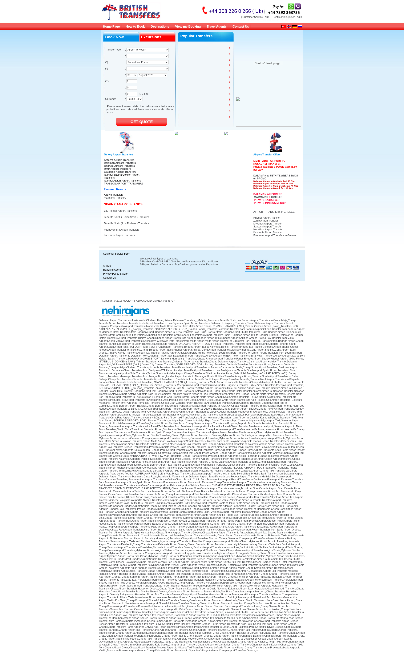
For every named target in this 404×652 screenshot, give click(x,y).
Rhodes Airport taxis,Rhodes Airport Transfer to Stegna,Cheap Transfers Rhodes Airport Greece (180, 497)
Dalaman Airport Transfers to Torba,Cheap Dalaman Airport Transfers (257, 461)
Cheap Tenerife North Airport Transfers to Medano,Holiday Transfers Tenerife (258, 482)
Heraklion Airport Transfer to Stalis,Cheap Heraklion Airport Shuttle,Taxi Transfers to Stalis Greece (154, 573)
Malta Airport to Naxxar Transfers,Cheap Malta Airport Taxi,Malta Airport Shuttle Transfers (155, 441)
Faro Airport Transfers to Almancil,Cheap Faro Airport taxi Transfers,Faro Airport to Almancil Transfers (174, 417)
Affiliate (107, 265)
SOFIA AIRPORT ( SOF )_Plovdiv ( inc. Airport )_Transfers (143, 385)
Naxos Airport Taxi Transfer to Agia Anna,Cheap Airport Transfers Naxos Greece (253, 621)
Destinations (160, 26)
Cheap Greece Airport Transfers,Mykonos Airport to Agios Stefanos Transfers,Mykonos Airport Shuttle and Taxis (162, 550)
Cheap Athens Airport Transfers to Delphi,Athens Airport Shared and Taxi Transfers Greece (240, 597)
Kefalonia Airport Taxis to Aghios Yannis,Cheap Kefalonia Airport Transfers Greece (247, 567)
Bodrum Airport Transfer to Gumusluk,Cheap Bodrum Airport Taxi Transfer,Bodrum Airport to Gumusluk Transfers (162, 464)
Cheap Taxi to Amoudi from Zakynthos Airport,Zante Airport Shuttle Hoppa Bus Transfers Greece (204, 514)
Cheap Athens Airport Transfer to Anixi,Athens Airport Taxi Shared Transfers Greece (249, 532)
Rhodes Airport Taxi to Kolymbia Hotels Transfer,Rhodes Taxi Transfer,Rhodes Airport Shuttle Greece (241, 346)
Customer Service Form (255, 17)
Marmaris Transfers (115, 197)
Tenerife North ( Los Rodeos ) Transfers (126, 223)
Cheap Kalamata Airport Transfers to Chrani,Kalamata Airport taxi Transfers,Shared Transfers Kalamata (157, 535)
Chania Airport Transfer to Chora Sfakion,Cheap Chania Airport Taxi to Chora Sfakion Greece (159, 635)
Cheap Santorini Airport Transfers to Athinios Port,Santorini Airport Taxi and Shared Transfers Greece (179, 576)
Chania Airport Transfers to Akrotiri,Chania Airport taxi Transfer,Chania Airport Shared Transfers (243, 629)
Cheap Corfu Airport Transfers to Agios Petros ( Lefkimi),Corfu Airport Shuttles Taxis (162, 511)
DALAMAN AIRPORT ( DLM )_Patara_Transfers (206, 343)
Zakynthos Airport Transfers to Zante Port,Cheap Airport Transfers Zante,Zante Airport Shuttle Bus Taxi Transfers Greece (194, 562)
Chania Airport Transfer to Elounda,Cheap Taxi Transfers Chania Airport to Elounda (218, 523)
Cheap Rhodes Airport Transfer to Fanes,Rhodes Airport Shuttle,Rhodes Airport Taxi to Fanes (250, 358)
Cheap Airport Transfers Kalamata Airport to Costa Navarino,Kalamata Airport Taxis (206, 588)
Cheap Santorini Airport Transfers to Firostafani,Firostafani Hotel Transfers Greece (145, 547)
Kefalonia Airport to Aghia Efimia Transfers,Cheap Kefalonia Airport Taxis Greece (144, 570)
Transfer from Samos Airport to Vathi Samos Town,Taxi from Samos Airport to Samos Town (195, 609)
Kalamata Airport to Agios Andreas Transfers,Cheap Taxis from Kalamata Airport (154, 567)
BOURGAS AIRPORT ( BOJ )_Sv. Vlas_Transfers (126, 388)
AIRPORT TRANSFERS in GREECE (274, 211)
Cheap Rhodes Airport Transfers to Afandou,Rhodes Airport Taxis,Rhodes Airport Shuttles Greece (202, 338)
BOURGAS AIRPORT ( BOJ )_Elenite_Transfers (141, 420)
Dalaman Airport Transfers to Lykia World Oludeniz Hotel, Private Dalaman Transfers (147, 320)
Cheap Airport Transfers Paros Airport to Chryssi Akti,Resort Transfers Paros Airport (146, 626)
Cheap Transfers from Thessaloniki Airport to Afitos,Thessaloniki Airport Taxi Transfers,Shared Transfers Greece (199, 460)
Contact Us (241, 26)
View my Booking (188, 26)
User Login (295, 17)
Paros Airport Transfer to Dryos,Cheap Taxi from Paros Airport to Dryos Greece (238, 626)
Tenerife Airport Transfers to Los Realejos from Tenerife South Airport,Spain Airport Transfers (236, 370)
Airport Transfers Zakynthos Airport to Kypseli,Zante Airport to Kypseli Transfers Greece (177, 565)
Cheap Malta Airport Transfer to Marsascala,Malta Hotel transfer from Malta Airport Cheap (160, 326)
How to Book (135, 26)
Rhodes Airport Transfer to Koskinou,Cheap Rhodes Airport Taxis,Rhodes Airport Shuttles (149, 349)
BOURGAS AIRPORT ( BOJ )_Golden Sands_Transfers (185, 329)
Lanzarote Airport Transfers (119, 235)
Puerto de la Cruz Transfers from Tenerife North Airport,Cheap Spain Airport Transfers (200, 396)
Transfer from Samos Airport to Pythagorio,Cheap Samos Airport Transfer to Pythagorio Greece (152, 621)
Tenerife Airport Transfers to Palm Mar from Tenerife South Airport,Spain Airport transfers (241, 458)
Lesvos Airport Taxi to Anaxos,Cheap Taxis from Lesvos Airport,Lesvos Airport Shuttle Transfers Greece (210, 612)
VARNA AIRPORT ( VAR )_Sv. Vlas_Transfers (155, 455)
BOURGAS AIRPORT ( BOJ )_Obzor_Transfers (204, 467)
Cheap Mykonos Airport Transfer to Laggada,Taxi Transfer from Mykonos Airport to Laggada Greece (201, 553)
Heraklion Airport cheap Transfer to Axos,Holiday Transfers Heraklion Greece (181, 579)
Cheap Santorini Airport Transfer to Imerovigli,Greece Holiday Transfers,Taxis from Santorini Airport (243, 544)
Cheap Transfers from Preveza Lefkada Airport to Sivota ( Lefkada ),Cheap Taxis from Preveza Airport (240, 455)
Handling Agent (112, 269)
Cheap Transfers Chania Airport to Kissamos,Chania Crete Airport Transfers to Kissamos (218, 526)
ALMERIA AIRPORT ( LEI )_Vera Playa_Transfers (163, 473)
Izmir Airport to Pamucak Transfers (140, 402)
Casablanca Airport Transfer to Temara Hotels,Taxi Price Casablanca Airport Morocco (216, 591)
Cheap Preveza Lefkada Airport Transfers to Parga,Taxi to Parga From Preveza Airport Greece (222, 520)
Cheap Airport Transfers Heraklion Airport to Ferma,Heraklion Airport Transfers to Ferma (231, 594)
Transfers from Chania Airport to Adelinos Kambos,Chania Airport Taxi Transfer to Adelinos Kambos (155, 632)
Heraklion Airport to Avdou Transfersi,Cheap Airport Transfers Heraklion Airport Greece (185, 582)
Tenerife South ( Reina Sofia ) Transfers (126, 217)
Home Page (111, 26)
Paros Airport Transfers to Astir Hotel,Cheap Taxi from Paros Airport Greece (253, 624)
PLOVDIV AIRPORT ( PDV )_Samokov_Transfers (260, 467)
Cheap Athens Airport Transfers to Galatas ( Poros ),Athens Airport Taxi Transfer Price (159, 444)
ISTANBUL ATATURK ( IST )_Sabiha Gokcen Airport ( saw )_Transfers (252, 326)
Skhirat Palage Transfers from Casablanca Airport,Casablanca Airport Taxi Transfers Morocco (245, 570)
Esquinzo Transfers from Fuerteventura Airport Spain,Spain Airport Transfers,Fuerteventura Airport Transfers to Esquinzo (201, 481)
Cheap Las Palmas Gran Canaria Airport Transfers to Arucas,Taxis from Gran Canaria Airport (223, 488)
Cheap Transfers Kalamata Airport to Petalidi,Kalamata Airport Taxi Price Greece (144, 458)
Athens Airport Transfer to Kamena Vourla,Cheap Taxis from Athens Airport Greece (200, 517)
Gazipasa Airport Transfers (120, 171)
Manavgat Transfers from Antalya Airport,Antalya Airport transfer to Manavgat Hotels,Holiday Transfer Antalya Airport (185, 376)
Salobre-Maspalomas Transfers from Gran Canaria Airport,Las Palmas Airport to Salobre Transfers (155, 485)
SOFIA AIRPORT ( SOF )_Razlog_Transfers (200, 364)
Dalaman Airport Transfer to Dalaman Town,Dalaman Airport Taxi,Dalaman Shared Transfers (151, 355)
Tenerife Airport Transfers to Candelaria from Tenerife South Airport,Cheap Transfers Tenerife (196, 379)
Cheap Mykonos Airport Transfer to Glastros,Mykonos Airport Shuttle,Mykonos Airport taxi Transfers (227, 435)
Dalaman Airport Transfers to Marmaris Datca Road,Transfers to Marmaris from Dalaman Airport (153, 476)
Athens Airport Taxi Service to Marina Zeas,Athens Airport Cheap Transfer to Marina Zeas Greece (248, 618)
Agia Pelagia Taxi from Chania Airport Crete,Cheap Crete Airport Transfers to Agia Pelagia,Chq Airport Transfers (226, 399)
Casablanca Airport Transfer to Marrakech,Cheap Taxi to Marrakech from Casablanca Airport (241, 600)
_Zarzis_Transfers (116, 358)
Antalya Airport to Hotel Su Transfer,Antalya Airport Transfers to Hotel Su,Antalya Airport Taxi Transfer (212, 388)
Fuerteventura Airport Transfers (121, 229)
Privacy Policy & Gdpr (115, 273)
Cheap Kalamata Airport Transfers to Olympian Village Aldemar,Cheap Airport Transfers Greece (201, 650)
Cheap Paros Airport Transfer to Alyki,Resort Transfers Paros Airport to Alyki (194, 450)
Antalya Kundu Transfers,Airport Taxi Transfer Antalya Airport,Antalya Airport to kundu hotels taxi (163, 352)
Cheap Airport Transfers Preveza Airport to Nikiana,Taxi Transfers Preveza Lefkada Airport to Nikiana (186, 647)
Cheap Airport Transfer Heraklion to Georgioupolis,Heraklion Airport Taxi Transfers (201, 585)
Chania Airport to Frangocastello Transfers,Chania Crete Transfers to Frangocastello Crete (165, 641)
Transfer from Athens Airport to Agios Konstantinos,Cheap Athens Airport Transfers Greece (150, 532)
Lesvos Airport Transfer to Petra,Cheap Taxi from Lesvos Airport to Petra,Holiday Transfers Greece (154, 624)
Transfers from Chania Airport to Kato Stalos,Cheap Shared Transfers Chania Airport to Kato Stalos (174, 644)
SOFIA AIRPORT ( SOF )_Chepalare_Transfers (156, 346)
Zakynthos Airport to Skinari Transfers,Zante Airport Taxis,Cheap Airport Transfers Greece (170, 500)
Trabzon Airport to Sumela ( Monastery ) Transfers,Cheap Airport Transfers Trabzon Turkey (175, 538)
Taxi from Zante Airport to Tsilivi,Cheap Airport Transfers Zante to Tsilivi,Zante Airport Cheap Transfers (212, 503)
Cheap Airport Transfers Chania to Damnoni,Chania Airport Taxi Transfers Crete (259, 635)
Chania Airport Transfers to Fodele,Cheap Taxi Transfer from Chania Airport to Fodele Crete (151, 638)
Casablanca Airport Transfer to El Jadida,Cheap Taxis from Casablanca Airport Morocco (224, 615)
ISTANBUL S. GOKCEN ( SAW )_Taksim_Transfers (128, 361)
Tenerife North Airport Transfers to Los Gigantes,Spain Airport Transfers (169, 323)
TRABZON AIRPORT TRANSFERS (124, 183)
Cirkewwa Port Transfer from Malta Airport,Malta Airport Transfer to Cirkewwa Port (203, 340)
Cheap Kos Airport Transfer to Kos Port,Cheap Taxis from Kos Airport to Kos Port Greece (249, 603)
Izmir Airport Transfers (117, 168)
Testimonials (280, 17)
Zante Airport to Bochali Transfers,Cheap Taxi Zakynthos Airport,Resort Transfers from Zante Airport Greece (239, 529)
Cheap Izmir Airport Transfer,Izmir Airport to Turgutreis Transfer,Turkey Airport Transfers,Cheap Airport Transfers (240, 385)
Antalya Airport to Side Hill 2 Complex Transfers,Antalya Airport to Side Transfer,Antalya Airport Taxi (184, 394)
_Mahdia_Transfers (207, 320)
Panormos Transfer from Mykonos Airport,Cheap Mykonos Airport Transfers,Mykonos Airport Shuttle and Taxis (242, 556)
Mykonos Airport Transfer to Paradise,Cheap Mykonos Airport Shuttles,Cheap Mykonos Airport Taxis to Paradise (223, 541)
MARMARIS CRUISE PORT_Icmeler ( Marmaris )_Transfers (162, 358)
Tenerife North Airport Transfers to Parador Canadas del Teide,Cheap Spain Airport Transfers (224, 367)
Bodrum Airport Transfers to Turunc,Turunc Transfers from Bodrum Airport (260, 352)
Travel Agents (217, 26)
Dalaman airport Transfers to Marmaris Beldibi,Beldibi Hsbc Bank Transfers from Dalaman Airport (247, 473)
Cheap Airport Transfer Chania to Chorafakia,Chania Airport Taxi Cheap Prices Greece (169, 453)
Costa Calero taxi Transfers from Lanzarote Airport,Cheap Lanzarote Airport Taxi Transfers (159, 494)
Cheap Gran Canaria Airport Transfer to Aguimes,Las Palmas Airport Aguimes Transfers (210, 402)
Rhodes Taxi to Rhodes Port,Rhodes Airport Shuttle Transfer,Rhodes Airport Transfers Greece (152, 559)
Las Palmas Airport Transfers (120, 210)
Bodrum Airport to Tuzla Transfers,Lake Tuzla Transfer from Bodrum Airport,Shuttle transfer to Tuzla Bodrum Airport (220, 332)
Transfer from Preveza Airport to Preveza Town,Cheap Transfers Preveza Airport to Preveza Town (188, 447)
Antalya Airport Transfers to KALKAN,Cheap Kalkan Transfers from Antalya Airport (235, 405)
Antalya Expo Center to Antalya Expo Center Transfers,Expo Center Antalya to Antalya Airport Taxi (224, 420)
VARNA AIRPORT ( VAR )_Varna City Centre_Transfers (143, 364)
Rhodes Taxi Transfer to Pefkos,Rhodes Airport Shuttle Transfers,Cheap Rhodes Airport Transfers (164, 509)
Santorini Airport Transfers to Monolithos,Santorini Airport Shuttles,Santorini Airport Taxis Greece (247, 547)
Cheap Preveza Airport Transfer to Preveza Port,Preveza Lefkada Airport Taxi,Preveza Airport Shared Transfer (161, 606)
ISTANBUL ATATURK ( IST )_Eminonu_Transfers (181, 382)
